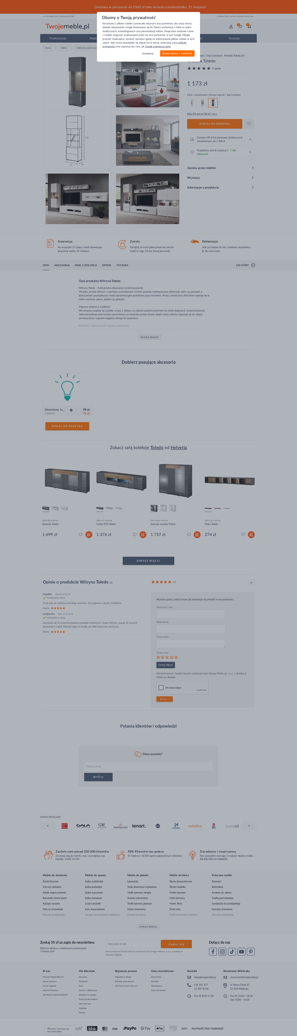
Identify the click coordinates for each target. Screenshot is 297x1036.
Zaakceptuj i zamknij (177, 53)
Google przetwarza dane (157, 46)
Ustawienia (147, 53)
